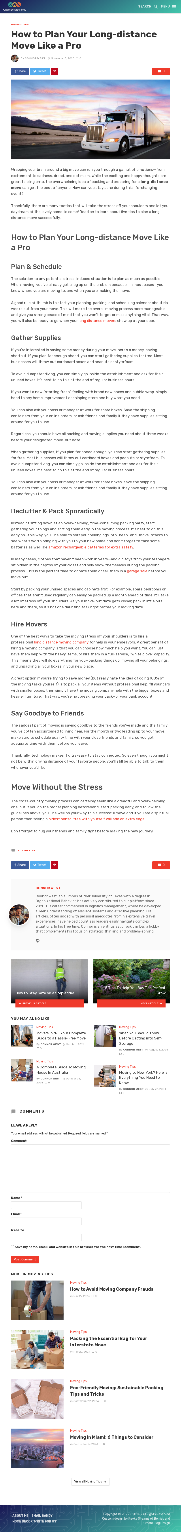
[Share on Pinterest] (54, 71)
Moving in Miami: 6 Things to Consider (111, 1437)
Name (16, 1198)
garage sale (137, 571)
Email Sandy (42, 1516)
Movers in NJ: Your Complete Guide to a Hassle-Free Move (61, 1036)
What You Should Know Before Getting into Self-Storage (140, 1038)
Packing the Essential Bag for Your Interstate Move (108, 1341)
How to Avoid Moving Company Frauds (111, 1289)
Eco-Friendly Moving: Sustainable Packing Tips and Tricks (116, 1391)
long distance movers (97, 320)
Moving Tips (20, 24)
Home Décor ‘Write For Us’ (34, 1521)
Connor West (35, 58)
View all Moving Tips (88, 1481)
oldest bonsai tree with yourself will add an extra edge (97, 819)
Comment (19, 1141)
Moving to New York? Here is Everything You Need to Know (143, 1077)
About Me (20, 1516)
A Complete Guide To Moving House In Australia (61, 1070)
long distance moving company (61, 642)
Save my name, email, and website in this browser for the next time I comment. (78, 1247)
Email (16, 1214)
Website (17, 1230)
